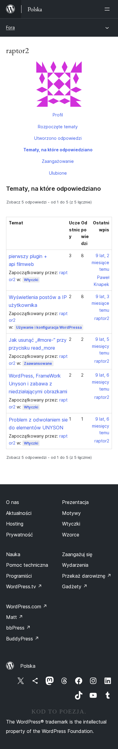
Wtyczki (31, 279)
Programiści (19, 576)
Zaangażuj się (77, 554)
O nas (12, 502)
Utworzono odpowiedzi (58, 138)
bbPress (18, 628)
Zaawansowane (38, 363)
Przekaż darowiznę (86, 576)
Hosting (14, 524)
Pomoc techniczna (27, 565)
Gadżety (74, 586)
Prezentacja (75, 502)
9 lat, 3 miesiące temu (100, 303)
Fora (10, 27)
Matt (14, 617)
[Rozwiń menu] (108, 9)
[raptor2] (59, 85)
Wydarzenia (75, 565)
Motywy (71, 513)
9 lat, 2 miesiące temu (100, 262)
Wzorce (70, 535)
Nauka (13, 554)
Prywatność (19, 535)
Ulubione (58, 173)
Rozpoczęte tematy (58, 126)
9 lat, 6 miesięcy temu (100, 381)
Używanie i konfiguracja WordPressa (49, 327)
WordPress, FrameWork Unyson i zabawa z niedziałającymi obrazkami (38, 384)
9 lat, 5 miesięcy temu (100, 346)
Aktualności (18, 513)
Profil (58, 114)
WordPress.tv (24, 586)
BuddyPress (22, 639)
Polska (27, 666)
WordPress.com (26, 606)
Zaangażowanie (58, 161)
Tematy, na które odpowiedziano (58, 149)
